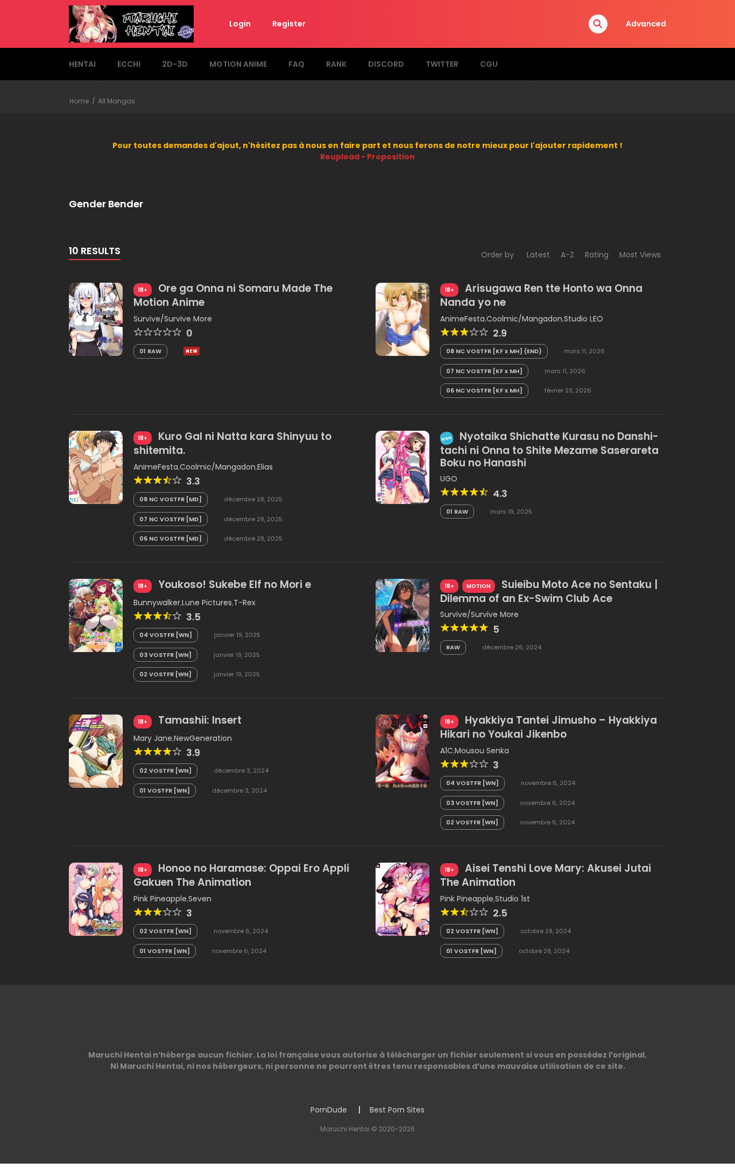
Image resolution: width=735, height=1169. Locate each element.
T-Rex (245, 602)
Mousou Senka (482, 750)
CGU (489, 64)
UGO (448, 478)
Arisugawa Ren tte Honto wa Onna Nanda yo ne (541, 295)
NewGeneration (203, 738)
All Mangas (116, 101)
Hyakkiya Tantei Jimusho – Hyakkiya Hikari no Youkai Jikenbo (548, 727)
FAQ (296, 64)
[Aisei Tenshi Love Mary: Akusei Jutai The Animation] (402, 898)
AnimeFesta (462, 318)
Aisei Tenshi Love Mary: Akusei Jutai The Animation (545, 875)
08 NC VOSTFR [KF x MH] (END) (494, 351)
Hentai (82, 64)
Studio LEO (583, 318)
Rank (336, 64)
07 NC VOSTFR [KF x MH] (484, 371)
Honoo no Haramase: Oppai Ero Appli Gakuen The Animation (241, 875)
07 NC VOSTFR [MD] (170, 519)
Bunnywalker (156, 602)
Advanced (646, 23)
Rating (597, 254)
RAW (453, 647)
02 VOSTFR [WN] (165, 674)
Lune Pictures (207, 602)
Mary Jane (152, 738)
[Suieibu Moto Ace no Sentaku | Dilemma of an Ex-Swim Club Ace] (402, 615)
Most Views (640, 254)
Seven (199, 898)
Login (240, 23)
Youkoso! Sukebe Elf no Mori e (234, 584)
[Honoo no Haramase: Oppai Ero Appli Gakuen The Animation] (96, 898)
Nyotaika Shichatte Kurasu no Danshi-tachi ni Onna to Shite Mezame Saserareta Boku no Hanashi (549, 449)
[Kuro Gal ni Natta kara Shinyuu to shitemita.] (96, 466)
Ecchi (128, 64)
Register (289, 23)
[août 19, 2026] (191, 351)
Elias (265, 466)
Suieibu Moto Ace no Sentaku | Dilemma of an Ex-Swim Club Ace (549, 591)
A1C (446, 750)
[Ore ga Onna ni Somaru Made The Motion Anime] (96, 318)
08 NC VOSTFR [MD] (170, 499)
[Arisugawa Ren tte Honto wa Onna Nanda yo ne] (402, 318)
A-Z (567, 254)
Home (79, 101)
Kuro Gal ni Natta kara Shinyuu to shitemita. (232, 443)
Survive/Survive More (172, 318)
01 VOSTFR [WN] (164, 790)
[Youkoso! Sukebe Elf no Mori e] (96, 615)
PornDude (328, 1109)
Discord (386, 64)
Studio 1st (512, 898)
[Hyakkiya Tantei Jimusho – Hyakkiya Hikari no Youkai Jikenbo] (402, 750)
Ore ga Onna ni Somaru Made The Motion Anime (233, 295)
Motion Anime (238, 64)
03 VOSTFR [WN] (165, 654)
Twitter (442, 64)
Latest (538, 254)
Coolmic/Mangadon (524, 318)
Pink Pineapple (160, 898)
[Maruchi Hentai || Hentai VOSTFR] (131, 23)
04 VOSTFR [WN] (165, 635)
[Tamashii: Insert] (96, 750)
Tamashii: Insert (200, 720)
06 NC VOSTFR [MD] (170, 538)
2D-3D (175, 64)
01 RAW (150, 351)
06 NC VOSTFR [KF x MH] (484, 390)
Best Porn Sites (397, 1109)
